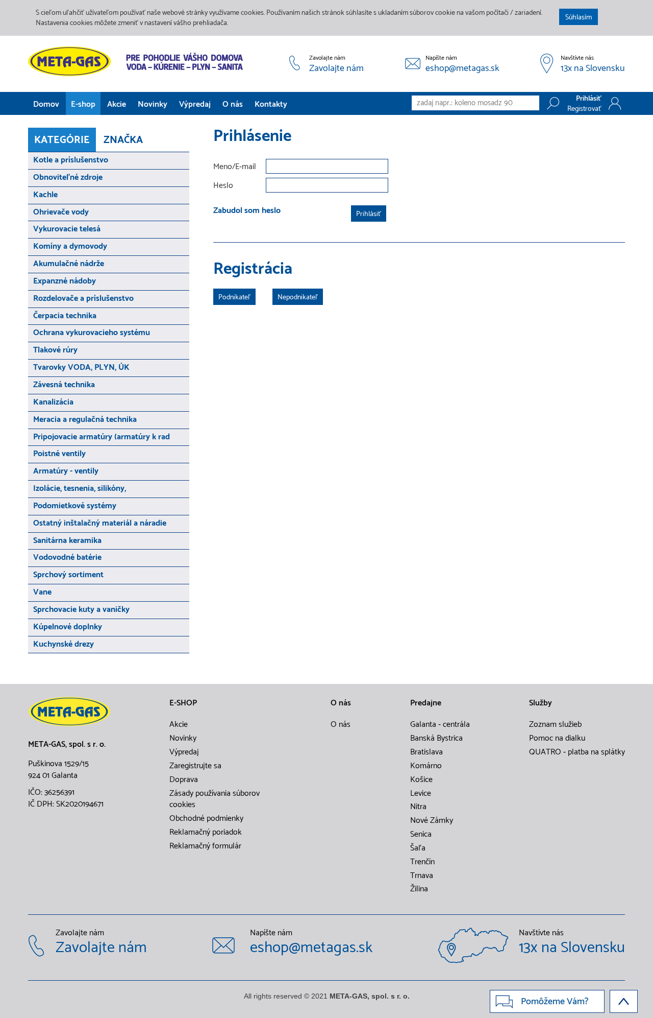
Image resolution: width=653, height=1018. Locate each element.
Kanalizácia (53, 402)
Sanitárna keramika (67, 541)
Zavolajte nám (336, 69)
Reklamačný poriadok (205, 832)
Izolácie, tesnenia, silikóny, (79, 488)
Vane (42, 592)
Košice (421, 780)
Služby (540, 703)
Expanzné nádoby (64, 281)
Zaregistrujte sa (195, 766)
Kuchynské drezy (63, 644)
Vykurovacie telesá (67, 229)
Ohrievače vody (61, 212)
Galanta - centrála (440, 724)
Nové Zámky (431, 820)
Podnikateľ (234, 297)
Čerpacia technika (64, 316)
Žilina (419, 889)
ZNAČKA (123, 140)
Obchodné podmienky (206, 818)
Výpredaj (195, 104)
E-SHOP (183, 703)
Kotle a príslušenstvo (70, 160)
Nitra (418, 807)
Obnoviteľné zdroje (68, 177)
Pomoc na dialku (557, 738)
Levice (420, 793)
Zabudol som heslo (247, 211)
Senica (421, 834)
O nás (232, 104)
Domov (46, 104)
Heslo (223, 186)
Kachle (45, 195)
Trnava (421, 876)
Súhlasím (578, 17)
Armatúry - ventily (65, 471)
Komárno (426, 766)
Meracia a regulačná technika (85, 420)
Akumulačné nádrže (68, 264)
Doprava (183, 780)
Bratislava (426, 752)
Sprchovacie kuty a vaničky (81, 610)
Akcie (116, 104)
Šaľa (417, 848)
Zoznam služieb (555, 724)
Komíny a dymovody (70, 246)
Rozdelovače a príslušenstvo (83, 298)
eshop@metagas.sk (462, 69)
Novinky (152, 104)
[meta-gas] (138, 61)
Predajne (425, 703)
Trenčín (422, 862)
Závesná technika (64, 385)
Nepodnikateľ (298, 297)
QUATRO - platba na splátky (577, 752)
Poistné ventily (59, 454)
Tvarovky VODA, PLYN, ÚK (81, 367)
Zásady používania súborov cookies (214, 799)
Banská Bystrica (436, 738)
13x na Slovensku (593, 69)
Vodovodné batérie (67, 557)
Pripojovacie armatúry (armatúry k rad (101, 437)
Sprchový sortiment (68, 575)
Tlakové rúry (55, 350)
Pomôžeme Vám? (555, 1001)
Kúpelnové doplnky (67, 627)
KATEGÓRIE (62, 140)
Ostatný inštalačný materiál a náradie (99, 523)
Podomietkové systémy (74, 506)
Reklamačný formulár (205, 846)
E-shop (83, 104)
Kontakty (271, 104)
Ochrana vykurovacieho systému (91, 333)
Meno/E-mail (234, 167)
